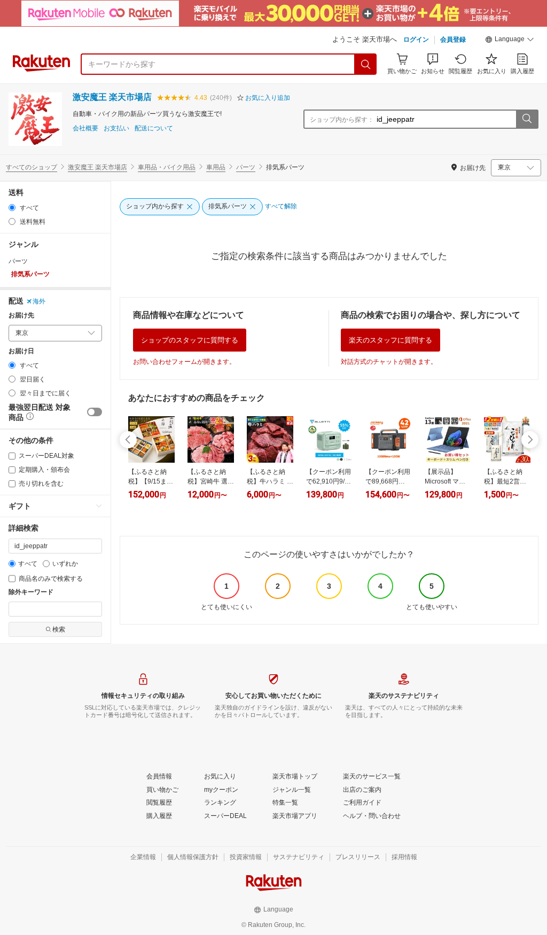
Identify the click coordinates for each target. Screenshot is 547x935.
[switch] (94, 412)
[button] (509, 40)
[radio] (12, 207)
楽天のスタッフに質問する (390, 340)
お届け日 (21, 351)
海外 (39, 301)
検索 (58, 629)
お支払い (116, 128)
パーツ (245, 167)
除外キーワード (31, 592)
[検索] (366, 64)
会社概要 (85, 128)
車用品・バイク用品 (167, 167)
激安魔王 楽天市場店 (112, 97)
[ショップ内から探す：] (526, 119)
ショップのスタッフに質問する (189, 340)
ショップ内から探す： (342, 119)
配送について (154, 128)
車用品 (215, 167)
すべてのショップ (31, 167)
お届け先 (21, 315)
